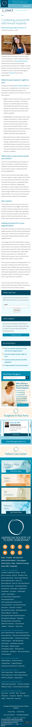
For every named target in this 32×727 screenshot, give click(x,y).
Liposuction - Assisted (15, 607)
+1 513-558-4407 (15, 433)
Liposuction (4, 607)
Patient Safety (5, 563)
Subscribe (16, 310)
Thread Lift (11, 626)
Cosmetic (9, 557)
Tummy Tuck (18, 626)
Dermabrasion (22, 588)
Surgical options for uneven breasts (16, 365)
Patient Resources (23, 405)
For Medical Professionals (11, 691)
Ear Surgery (13, 591)
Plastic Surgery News (7, 672)
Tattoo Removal (19, 623)
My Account (4, 693)
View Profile (16, 434)
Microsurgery (5, 646)
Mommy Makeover (6, 613)
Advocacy (26, 695)
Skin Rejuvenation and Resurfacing (11, 621)
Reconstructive (18, 557)
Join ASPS (12, 693)
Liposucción (21, 666)
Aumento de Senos (17, 660)
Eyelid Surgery (21, 591)
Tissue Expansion (6, 654)
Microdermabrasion (21, 610)
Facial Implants (11, 594)
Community (12, 695)
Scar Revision (5, 651)
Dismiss (27, 722)
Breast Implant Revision (8, 580)
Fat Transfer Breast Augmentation (11, 596)
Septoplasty (13, 651)
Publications (4, 695)
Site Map (9, 718)
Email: (6, 304)
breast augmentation (21, 61)
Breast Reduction (6, 583)
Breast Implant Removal (21, 578)
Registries (20, 695)
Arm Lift (23, 572)
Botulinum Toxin (22, 575)
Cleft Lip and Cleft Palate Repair (21, 635)
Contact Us (16, 718)
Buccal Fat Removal (23, 583)
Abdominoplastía (6, 660)
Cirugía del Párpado (16, 663)
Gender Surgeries (6, 640)
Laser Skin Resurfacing (19, 605)
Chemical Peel (5, 588)
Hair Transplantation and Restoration (11, 602)
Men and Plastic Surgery (8, 610)
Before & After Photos (8, 560)
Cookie (20, 724)
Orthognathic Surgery (7, 648)
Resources (18, 698)
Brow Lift (14, 583)
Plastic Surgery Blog (19, 672)
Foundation (13, 566)
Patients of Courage (22, 563)
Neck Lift (15, 613)
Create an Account (16, 335)
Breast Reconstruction (22, 632)
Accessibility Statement (23, 715)
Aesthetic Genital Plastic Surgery (10, 572)
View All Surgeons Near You (16, 441)
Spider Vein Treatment (7, 623)
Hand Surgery (5, 643)
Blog (2, 15)
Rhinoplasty (20, 618)
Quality (3, 698)
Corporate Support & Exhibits (21, 686)
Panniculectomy (19, 648)
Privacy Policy (11, 711)
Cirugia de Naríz (5, 663)
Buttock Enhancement (7, 586)
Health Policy (10, 698)
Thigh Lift (4, 626)
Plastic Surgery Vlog (7, 675)
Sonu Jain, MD (15, 423)
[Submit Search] (27, 377)
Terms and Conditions (9, 715)
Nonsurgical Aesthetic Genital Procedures (13, 615)
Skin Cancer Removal (23, 651)
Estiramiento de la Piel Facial (9, 666)
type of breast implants (21, 85)
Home (3, 557)
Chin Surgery (14, 588)
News (13, 563)
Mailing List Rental (6, 686)
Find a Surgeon (21, 560)
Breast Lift (19, 580)
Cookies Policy (20, 711)
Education (23, 693)
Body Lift (14, 575)
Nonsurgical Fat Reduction (8, 618)
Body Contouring (6, 575)
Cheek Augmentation (21, 586)
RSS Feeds (23, 718)
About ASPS (5, 566)
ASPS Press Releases (7, 677)
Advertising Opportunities (8, 684)
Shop (17, 693)
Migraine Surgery (14, 646)
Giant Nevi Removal (17, 640)
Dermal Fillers (5, 591)
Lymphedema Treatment (17, 643)
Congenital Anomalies (7, 638)
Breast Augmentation (7, 578)
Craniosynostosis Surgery (22, 638)
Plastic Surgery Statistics (21, 675)
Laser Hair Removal (6, 605)
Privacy (14, 724)
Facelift (3, 594)
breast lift (12, 73)
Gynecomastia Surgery (7, 599)
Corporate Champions (23, 684)
